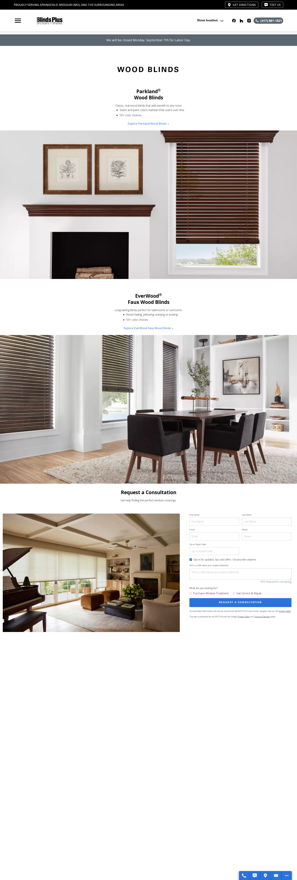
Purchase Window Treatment (211, 593)
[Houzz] (241, 21)
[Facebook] (234, 21)
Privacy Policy (244, 616)
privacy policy (285, 611)
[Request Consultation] (276, 875)
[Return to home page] (85, 20)
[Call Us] (244, 875)
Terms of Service (262, 616)
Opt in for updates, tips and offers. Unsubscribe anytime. (224, 559)
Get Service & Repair (249, 593)
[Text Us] (255, 875)
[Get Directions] (265, 875)
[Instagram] (249, 21)
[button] (18, 20)
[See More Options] (287, 875)
